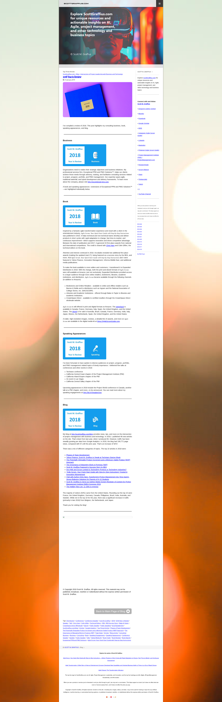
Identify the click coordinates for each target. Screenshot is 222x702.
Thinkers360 (142, 179)
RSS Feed (142, 254)
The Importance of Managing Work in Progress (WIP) (87, 465)
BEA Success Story (112, 623)
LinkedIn (141, 140)
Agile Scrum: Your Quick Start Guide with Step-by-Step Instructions (109, 640)
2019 (140, 242)
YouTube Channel (144, 194)
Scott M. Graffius (104, 621)
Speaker (65, 623)
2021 (140, 237)
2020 (140, 239)
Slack (140, 174)
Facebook (141, 118)
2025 (140, 226)
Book (86, 635)
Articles (81, 628)
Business (73, 635)
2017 (140, 247)
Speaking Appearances (113, 635)
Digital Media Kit (96, 638)
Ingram (86, 626)
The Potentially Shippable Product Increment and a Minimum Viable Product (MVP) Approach (93, 630)
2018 (113, 621)
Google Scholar (143, 123)
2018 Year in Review (72, 77)
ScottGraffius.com (149, 78)
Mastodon (141, 145)
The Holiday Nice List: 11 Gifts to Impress (82, 487)
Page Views (99, 633)
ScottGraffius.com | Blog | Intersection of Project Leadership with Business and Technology (93, 74)
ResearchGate (143, 165)
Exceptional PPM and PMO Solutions (75, 640)
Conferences (80, 621)
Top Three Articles (103, 628)
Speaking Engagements (97, 635)
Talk (70, 623)
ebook (74, 312)
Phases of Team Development (77, 455)
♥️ (111, 697)
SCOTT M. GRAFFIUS (72, 647)
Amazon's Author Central (147, 109)
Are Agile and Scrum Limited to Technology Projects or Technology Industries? (96, 470)
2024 (140, 229)
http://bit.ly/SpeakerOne (92, 392)
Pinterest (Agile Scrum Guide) (148, 150)
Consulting (80, 635)
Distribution (70, 621)
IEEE (140, 128)
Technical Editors (95, 623)
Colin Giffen (85, 623)
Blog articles (114, 633)
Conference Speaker (91, 621)
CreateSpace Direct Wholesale (73, 626)
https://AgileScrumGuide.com (108, 321)
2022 (140, 234)
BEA (103, 623)
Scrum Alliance (143, 170)
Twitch (140, 184)
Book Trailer (107, 638)
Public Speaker (94, 626)
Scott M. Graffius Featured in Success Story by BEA (86, 467)
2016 (140, 249)
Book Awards (126, 638)
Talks (88, 638)
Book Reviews (116, 638)
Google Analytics (90, 628)
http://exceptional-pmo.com (98, 182)
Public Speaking (106, 626)
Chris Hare (110, 245)
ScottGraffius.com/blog (70, 628)
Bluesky (141, 114)
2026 (140, 224)
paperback (120, 307)
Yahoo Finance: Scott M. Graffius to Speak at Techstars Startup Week (93, 457)
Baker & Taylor (124, 623)
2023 (140, 231)
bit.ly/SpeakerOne (118, 626)
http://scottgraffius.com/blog (82, 434)
